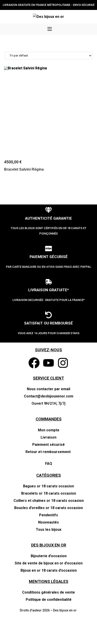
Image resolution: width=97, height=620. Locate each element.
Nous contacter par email (48, 389)
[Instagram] (63, 363)
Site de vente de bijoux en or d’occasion (49, 563)
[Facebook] (34, 363)
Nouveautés (48, 522)
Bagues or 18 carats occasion (48, 486)
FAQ (48, 463)
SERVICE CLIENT (48, 378)
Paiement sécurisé (48, 444)
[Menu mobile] (49, 29)
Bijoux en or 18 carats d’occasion (49, 570)
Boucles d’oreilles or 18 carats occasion (48, 508)
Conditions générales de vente (48, 592)
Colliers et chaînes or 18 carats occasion (49, 500)
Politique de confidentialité (49, 599)
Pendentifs (48, 515)
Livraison (48, 437)
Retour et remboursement (48, 452)
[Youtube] (48, 363)
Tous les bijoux (48, 529)
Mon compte (48, 430)
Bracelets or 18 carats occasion (48, 493)
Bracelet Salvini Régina (24, 169)
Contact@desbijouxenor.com (48, 396)
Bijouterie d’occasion (49, 556)
